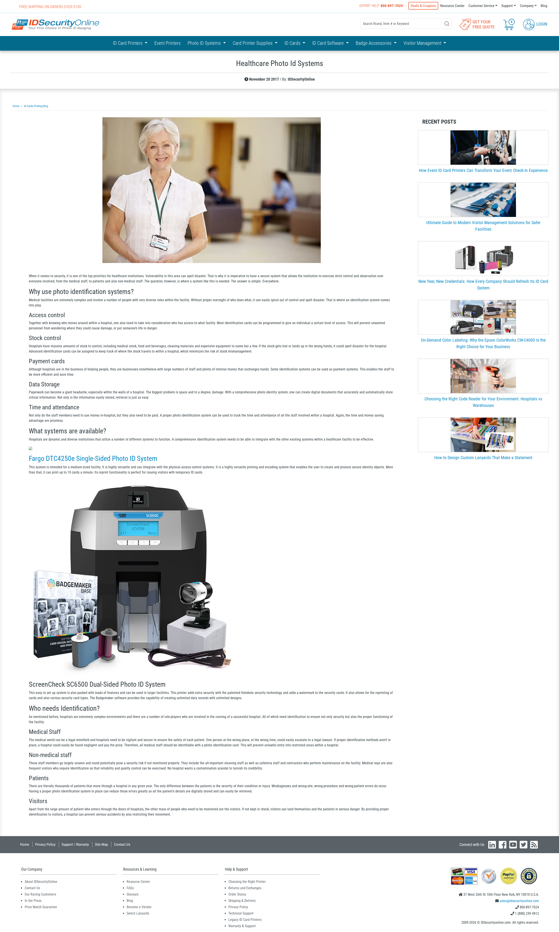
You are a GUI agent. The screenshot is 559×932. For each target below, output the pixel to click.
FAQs (130, 888)
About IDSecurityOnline (41, 882)
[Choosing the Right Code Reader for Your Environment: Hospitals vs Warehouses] (483, 375)
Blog (544, 5)
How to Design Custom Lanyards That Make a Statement (483, 457)
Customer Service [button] (481, 5)
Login (541, 24)
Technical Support (241, 913)
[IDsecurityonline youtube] (513, 844)
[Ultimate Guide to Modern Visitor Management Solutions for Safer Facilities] (483, 199)
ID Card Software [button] (328, 43)
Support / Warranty (75, 844)
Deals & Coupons (423, 5)
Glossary (133, 894)
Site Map (101, 844)
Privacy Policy (45, 844)
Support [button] (507, 5)
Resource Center (452, 5)
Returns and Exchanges (244, 888)
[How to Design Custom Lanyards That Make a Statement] (483, 434)
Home (24, 844)
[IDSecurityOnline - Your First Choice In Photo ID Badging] (55, 24)
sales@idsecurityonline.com (519, 901)
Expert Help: (381, 5)
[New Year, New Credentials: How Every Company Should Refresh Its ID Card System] (483, 258)
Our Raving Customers (40, 894)
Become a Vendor (139, 907)
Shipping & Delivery (242, 901)
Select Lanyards (138, 913)
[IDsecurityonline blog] (534, 844)
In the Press (33, 901)
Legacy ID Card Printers (245, 920)
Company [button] (527, 5)
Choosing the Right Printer (247, 882)
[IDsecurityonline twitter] (523, 844)
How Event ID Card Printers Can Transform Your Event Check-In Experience (483, 170)
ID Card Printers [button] (128, 43)
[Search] (446, 23)
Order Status (237, 894)
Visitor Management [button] (423, 43)
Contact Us (122, 844)
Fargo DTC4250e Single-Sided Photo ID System (93, 458)
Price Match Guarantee (41, 907)
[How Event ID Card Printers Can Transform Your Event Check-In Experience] (483, 147)
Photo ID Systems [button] (205, 43)
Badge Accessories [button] (374, 43)
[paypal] (529, 876)
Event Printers (167, 43)
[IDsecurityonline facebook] (502, 844)
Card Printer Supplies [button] (253, 43)
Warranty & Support (242, 926)
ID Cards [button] (293, 43)
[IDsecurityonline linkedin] (492, 844)
